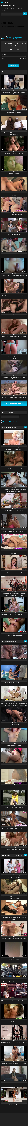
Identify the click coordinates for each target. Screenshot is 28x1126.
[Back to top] (23, 1121)
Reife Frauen (14, 65)
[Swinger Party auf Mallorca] (14, 37)
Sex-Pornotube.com (8, 3)
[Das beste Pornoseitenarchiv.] (14, 39)
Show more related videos (14, 403)
